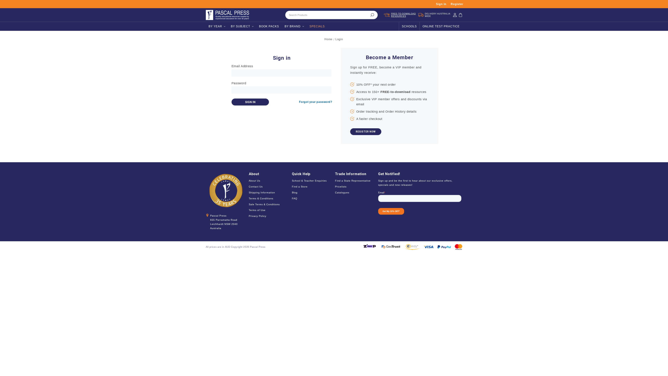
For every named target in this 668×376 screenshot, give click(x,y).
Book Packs (269, 26)
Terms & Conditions (261, 198)
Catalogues (342, 192)
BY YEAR (215, 26)
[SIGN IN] (455, 15)
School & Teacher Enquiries (309, 180)
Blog (294, 192)
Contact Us (256, 186)
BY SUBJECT (240, 26)
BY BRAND (293, 26)
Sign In (441, 4)
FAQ (294, 198)
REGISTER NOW (366, 131)
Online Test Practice (441, 26)
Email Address (242, 66)
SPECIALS (317, 26)
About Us (254, 180)
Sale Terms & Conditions (264, 204)
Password (239, 83)
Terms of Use (257, 210)
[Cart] (460, 15)
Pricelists (341, 186)
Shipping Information (262, 192)
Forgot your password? (315, 101)
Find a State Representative (353, 180)
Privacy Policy (257, 216)
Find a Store (300, 186)
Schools (409, 26)
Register (457, 4)
